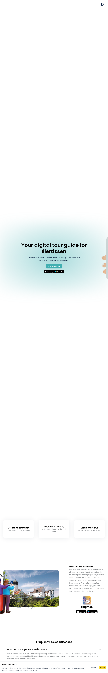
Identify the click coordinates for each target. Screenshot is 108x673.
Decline (93, 667)
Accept (102, 667)
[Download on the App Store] (49, 271)
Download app (54, 266)
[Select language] (102, 4)
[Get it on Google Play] (59, 271)
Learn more (33, 670)
